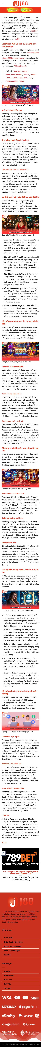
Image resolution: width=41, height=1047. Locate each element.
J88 (18, 39)
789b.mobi (27, 78)
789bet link (17, 78)
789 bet (17, 71)
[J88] (20, 3)
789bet (24, 71)
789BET (34, 31)
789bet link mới (20, 66)
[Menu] (3, 3)
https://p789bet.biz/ (14, 75)
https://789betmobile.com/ (13, 58)
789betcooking (11, 81)
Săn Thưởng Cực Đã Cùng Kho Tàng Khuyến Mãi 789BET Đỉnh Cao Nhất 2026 (20, 873)
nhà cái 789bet (32, 53)
